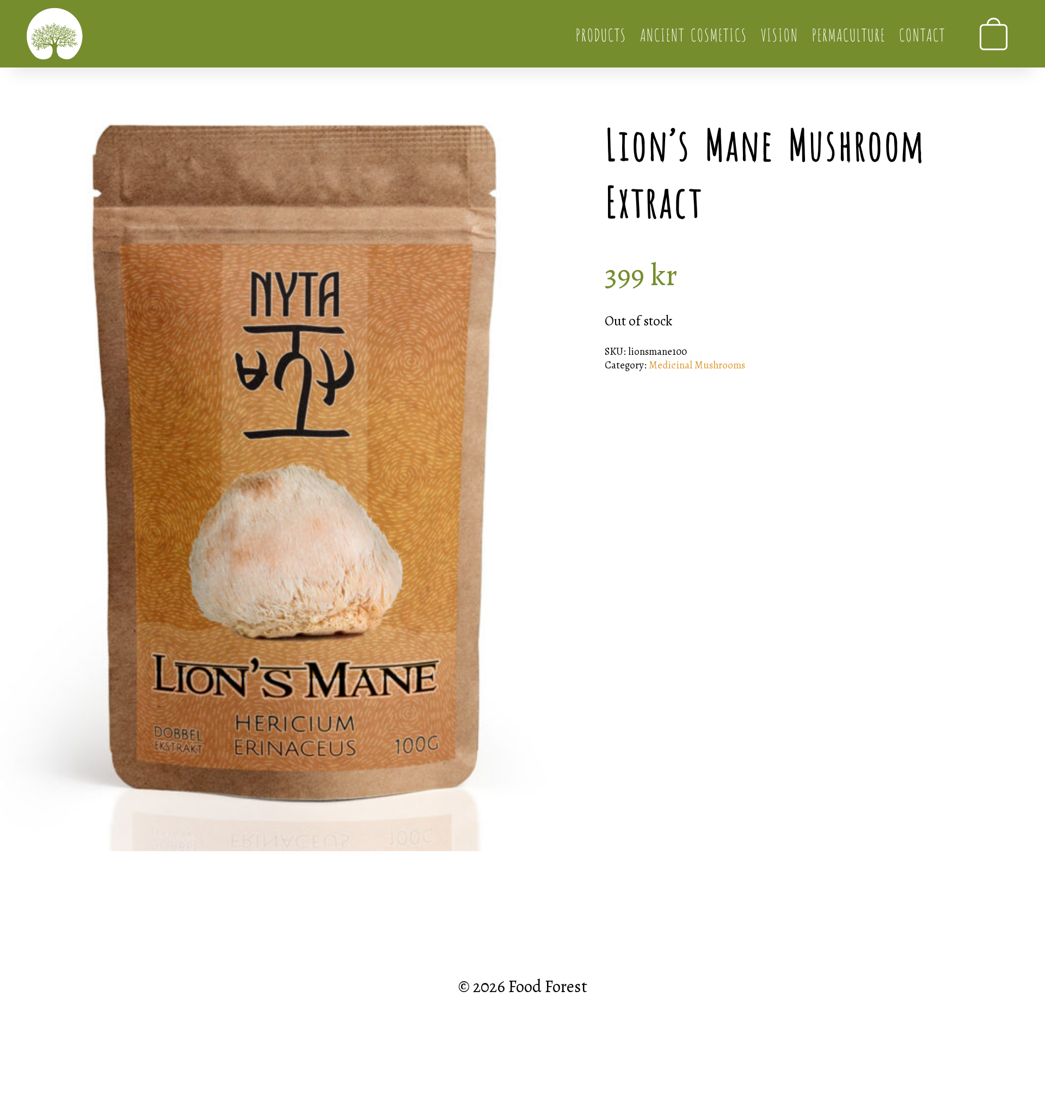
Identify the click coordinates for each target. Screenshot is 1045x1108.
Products (600, 33)
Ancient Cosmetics (693, 33)
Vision (779, 33)
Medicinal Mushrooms (697, 365)
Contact (922, 33)
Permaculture (848, 33)
